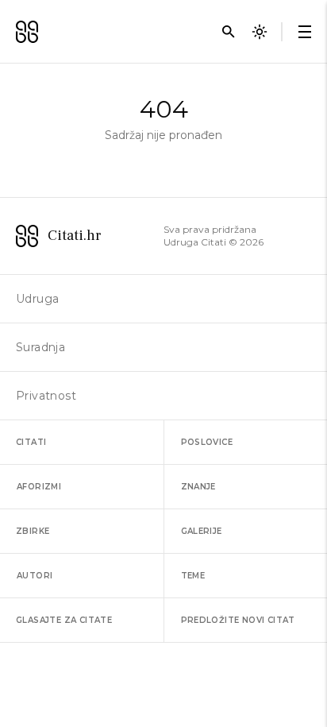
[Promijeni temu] (259, 32)
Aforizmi (39, 486)
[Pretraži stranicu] (228, 31)
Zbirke (32, 531)
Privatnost (46, 396)
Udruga (37, 299)
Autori (34, 575)
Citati (31, 442)
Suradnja (40, 347)
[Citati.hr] (27, 32)
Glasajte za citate (64, 620)
